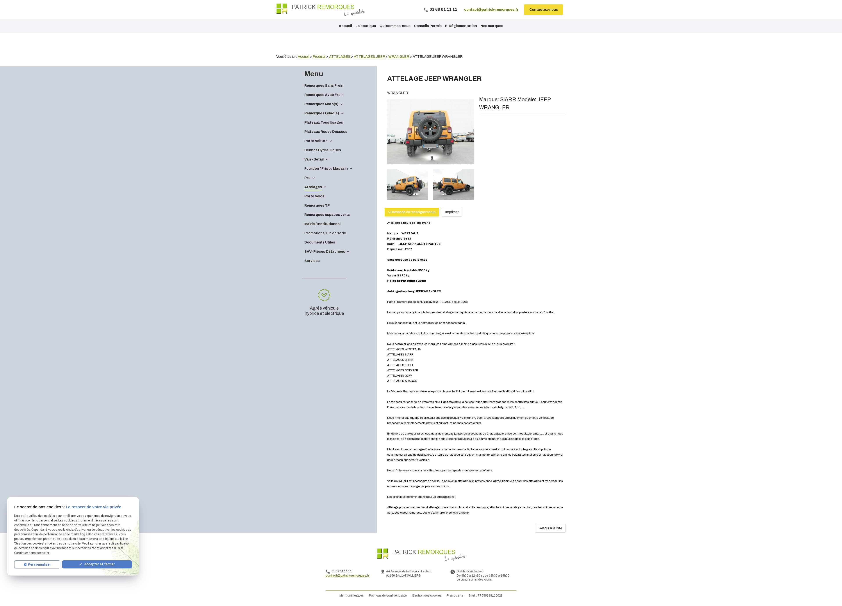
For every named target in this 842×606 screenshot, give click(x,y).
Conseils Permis (428, 26)
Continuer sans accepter (31, 553)
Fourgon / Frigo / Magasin (326, 168)
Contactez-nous (543, 9)
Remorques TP (317, 205)
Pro (307, 178)
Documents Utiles (319, 242)
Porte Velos (314, 196)
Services (312, 261)
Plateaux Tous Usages (323, 122)
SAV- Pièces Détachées (324, 251)
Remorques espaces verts (327, 214)
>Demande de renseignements (411, 212)
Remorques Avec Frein (324, 95)
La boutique (365, 26)
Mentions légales (351, 595)
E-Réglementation (461, 26)
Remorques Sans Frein (323, 85)
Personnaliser (39, 564)
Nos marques (491, 26)
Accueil (345, 26)
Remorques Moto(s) (321, 104)
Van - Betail (314, 159)
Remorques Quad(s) (321, 113)
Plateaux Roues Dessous (325, 131)
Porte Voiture (316, 141)
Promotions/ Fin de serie (325, 233)
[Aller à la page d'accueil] (320, 10)
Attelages (313, 187)
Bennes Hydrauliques (322, 150)
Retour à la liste (550, 528)
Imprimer (452, 212)
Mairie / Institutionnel (322, 224)
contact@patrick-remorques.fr (491, 9)
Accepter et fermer (99, 564)
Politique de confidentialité (388, 595)
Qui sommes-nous (395, 26)
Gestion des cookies (427, 595)
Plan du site (455, 595)
